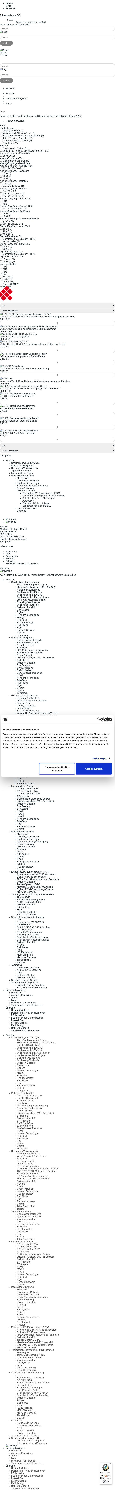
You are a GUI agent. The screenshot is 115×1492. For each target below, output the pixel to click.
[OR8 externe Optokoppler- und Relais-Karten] (23, 354)
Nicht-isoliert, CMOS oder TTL (18, 239)
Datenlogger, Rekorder (28, 480)
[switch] (106, 1481)
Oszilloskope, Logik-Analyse (25, 463)
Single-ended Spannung (16, 161)
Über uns (21, 511)
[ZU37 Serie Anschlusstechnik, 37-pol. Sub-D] (23, 386)
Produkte (10, 460)
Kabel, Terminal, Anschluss (17, 138)
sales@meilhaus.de (17, 539)
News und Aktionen (26, 508)
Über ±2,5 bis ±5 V (13, 193)
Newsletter (11, 8)
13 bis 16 (8, 156)
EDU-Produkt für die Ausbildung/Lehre (23, 135)
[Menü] (110, 1464)
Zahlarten (10, 561)
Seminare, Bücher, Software (36, 503)
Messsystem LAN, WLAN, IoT (18, 133)
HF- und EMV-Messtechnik (24, 468)
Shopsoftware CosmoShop (62, 575)
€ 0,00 (10, 20)
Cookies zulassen (94, 769)
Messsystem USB (12, 130)
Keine (7, 183)
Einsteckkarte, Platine (14, 148)
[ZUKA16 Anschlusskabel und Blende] (19, 418)
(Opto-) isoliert (11, 241)
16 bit (6, 178)
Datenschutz (12, 556)
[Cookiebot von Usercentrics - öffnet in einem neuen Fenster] (99, 719)
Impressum (11, 551)
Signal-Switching (25, 488)
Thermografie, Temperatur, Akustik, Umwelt (43, 496)
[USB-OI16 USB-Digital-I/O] (14, 341)
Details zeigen (99, 758)
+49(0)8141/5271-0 (9, 60)
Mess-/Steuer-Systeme (22, 475)
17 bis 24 (8, 259)
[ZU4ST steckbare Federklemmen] (17, 393)
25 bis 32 (8, 261)
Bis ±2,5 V (9, 191)
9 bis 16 (7, 234)
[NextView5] (6, 378)
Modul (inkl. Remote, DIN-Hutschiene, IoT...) (25, 151)
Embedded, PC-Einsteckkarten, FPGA (41, 493)
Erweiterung (10, 143)
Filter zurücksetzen (15, 121)
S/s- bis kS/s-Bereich (14, 168)
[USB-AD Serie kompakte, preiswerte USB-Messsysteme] (29, 326)
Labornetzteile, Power (22, 473)
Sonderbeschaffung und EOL (36, 506)
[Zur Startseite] (3, 32)
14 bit (6, 176)
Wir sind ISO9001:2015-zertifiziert (22, 564)
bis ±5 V (8, 221)
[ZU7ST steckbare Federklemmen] (17, 406)
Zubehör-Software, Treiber (17, 140)
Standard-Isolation (13, 186)
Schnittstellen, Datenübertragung (38, 498)
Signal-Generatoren (21, 470)
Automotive (28, 501)
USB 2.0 (8, 281)
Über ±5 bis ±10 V (13, 196)
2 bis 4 (7, 229)
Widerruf (10, 558)
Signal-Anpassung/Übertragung (32, 485)
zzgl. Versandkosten (35, 575)
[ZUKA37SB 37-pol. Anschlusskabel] (19, 430)
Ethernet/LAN (10, 284)
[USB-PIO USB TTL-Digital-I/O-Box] (18, 334)
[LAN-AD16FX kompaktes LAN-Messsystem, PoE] (25, 314)
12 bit (6, 173)
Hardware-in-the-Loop (28, 483)
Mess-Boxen (23, 478)
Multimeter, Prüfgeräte (22, 465)
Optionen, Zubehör (26, 490)
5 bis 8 (7, 231)
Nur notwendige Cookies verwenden (57, 769)
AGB (8, 553)
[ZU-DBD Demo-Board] (12, 366)
